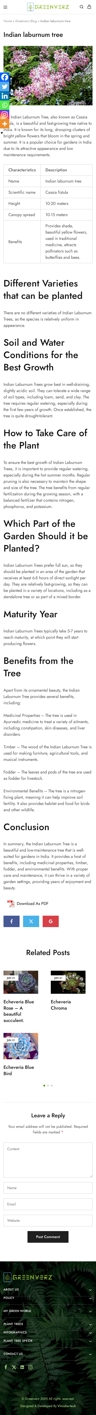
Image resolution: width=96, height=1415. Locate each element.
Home (7, 21)
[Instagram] (4, 114)
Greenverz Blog (26, 21)
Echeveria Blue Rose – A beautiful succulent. (18, 1011)
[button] (44, 1086)
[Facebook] (4, 77)
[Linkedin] (4, 95)
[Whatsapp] (4, 105)
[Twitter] (4, 86)
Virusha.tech (67, 1406)
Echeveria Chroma (61, 1004)
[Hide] (2, 133)
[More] (4, 123)
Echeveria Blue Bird (18, 1070)
